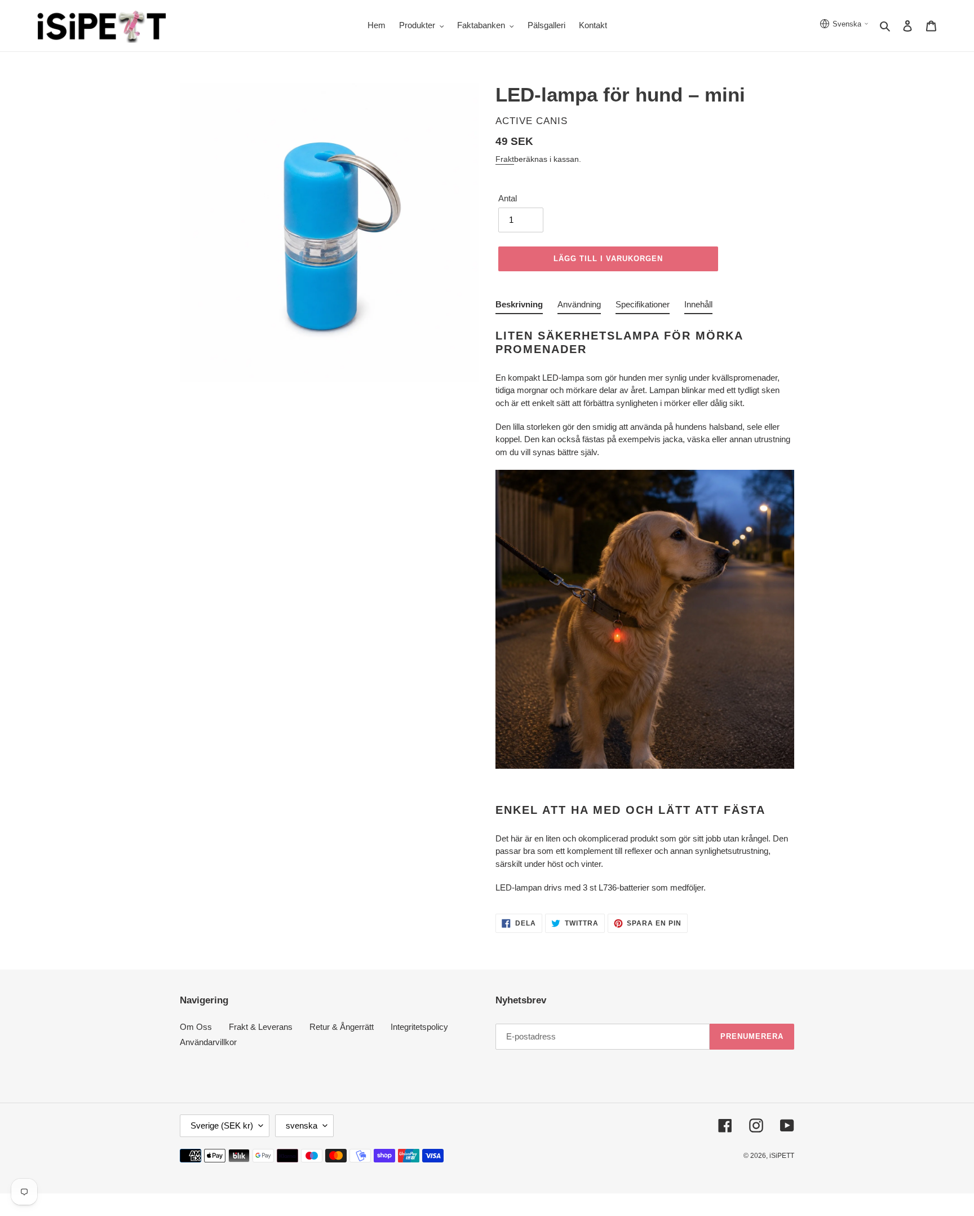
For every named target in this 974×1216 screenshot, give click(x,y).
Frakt (504, 159)
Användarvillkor (208, 1042)
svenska (301, 1125)
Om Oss (196, 1027)
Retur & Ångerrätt (341, 1027)
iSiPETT (781, 1156)
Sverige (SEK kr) (222, 1125)
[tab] (519, 306)
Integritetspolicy (419, 1027)
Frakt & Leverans (261, 1027)
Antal (507, 198)
